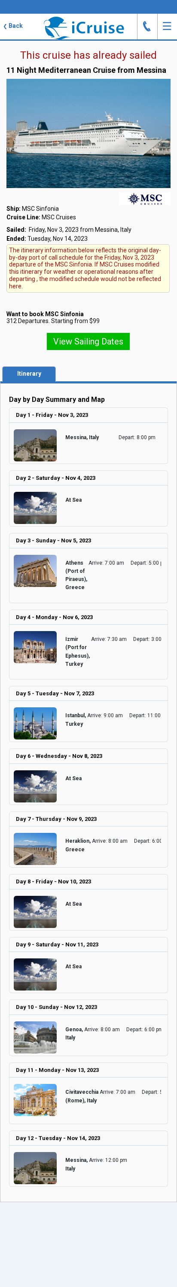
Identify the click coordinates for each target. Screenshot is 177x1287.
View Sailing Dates (88, 341)
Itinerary (29, 373)
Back (13, 25)
